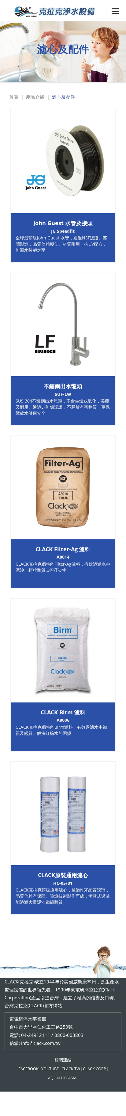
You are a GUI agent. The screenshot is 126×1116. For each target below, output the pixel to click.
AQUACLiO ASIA (62, 1078)
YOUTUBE (50, 1068)
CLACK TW (70, 1068)
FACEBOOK (28, 1068)
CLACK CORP (94, 1068)
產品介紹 (35, 97)
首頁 (13, 97)
